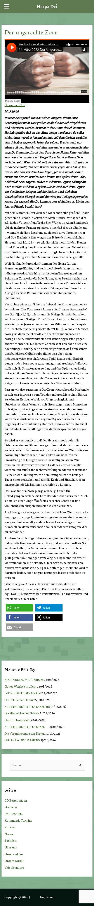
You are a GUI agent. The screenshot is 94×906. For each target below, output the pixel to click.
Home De (11, 807)
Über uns (11, 847)
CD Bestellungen (16, 800)
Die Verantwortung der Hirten (25, 733)
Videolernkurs (14, 867)
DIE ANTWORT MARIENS (22, 740)
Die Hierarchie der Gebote (22, 713)
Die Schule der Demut (19, 700)
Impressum (47, 897)
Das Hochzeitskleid (17, 720)
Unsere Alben (14, 854)
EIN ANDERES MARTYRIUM (24, 679)
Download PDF (15, 105)
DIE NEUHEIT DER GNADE (23, 693)
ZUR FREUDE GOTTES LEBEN (26, 727)
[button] (19, 607)
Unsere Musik (14, 861)
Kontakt (10, 827)
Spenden (10, 840)
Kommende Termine (18, 820)
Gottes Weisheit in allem (20, 686)
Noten (9, 834)
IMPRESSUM (14, 814)
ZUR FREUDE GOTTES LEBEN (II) (27, 706)
